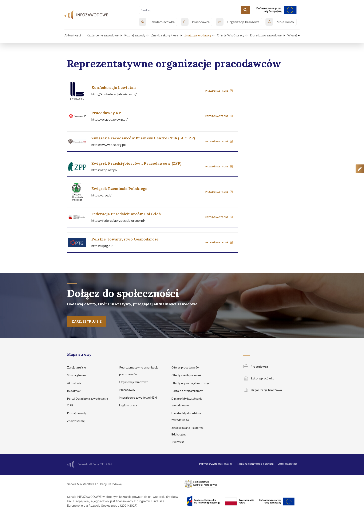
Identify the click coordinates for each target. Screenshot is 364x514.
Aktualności (75, 383)
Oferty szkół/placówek (186, 375)
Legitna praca (128, 405)
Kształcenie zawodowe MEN (138, 397)
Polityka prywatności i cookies (215, 463)
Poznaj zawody (77, 413)
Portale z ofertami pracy (187, 391)
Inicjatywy (74, 391)
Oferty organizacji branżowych (191, 383)
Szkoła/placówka (262, 378)
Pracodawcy (127, 389)
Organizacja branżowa (266, 390)
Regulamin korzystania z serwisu (255, 463)
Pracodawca (259, 366)
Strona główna (77, 375)
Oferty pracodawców (185, 367)
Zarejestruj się (76, 367)
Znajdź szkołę (76, 421)
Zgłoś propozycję (287, 463)
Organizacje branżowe (134, 382)
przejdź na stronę (217, 90)
